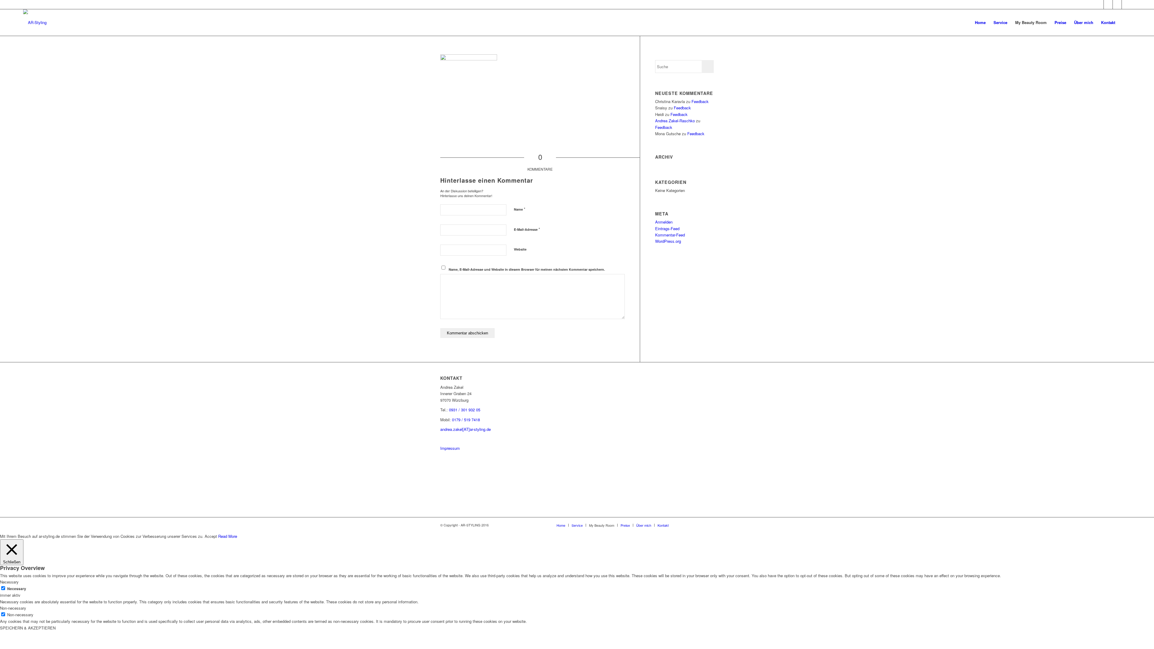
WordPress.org (668, 241)
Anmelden (664, 222)
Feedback (700, 101)
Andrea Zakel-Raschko (675, 120)
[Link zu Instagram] (1099, 4)
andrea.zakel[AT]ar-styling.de (465, 429)
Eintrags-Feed (667, 228)
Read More (227, 536)
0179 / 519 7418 (466, 419)
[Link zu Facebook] (1117, 4)
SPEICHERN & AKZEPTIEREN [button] (28, 628)
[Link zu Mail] (1126, 4)
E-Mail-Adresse (527, 229)
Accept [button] (211, 536)
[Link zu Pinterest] (1108, 4)
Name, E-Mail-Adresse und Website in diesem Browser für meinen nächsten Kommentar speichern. (527, 269)
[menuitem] (980, 22)
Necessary (16, 588)
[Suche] (1125, 22)
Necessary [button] (9, 582)
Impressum (450, 448)
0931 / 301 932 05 (464, 410)
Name (519, 209)
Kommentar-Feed (670, 235)
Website (520, 249)
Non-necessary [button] (13, 608)
